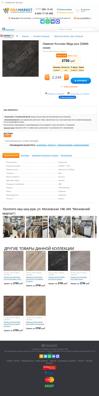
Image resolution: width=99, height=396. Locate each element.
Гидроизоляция (64, 145)
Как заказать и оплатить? (67, 360)
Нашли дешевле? (41, 360)
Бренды (17, 360)
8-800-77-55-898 (44, 13)
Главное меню (14, 2)
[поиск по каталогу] (94, 29)
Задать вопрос (65, 9)
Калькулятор (66, 155)
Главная (9, 360)
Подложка (41, 145)
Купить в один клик (70, 86)
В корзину (81, 80)
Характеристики (11, 155)
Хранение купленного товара (45, 155)
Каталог (10, 29)
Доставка (25, 155)
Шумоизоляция (81, 145)
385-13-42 (44, 9)
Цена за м (61, 55)
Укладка (81, 360)
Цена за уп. (72, 55)
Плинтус (52, 145)
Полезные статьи (27, 360)
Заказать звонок (66, 12)
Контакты (49, 363)
